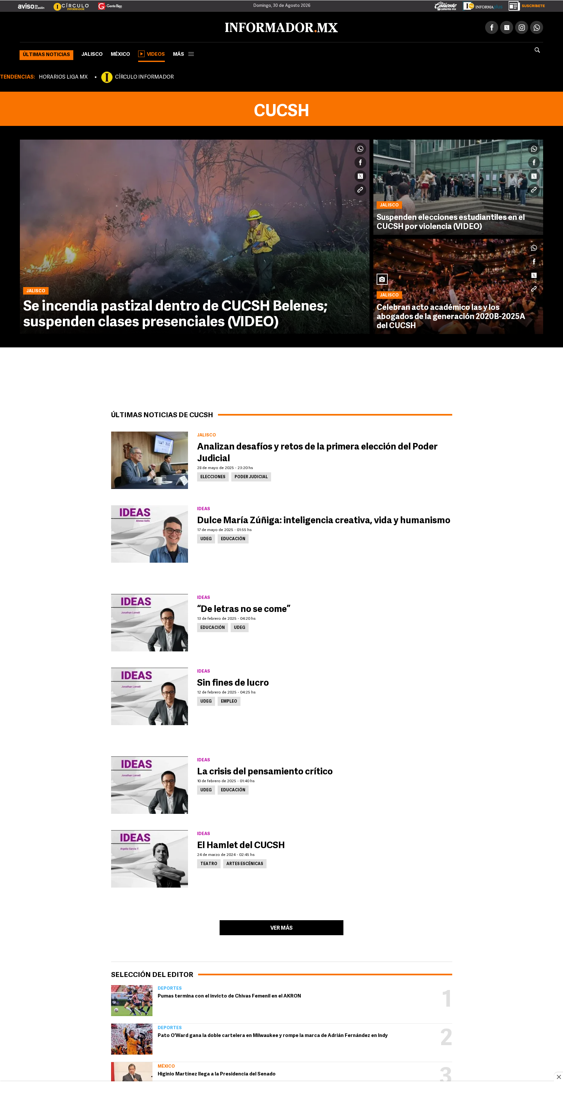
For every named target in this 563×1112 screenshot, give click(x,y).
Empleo (229, 700)
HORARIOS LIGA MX (63, 76)
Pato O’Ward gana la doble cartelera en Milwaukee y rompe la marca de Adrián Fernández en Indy (273, 1034)
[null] (131, 999)
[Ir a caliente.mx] (446, 4)
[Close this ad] (558, 1076)
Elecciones (212, 476)
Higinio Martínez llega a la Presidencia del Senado (217, 1073)
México (120, 53)
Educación (233, 538)
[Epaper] (480, 4)
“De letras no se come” (243, 608)
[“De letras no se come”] (149, 621)
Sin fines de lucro (233, 682)
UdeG (206, 538)
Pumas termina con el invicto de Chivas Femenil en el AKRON (229, 995)
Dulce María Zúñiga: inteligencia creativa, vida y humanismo (323, 519)
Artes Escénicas (244, 863)
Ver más (281, 927)
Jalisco (92, 53)
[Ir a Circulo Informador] (67, 3)
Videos (156, 53)
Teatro (208, 863)
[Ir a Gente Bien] (106, 3)
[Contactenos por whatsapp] (536, 26)
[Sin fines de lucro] (149, 695)
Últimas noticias (46, 53)
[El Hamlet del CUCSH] (149, 857)
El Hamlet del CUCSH (241, 844)
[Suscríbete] (524, 4)
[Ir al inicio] (96, 26)
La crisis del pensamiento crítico (265, 770)
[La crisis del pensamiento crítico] (149, 784)
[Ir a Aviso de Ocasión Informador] (31, 3)
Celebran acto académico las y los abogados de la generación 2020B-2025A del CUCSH (451, 316)
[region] (281, 1097)
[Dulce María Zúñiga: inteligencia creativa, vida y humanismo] (149, 532)
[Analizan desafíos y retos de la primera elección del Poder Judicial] (149, 459)
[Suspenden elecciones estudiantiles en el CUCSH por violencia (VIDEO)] (458, 186)
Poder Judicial (251, 476)
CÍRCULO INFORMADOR (144, 76)
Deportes (170, 987)
